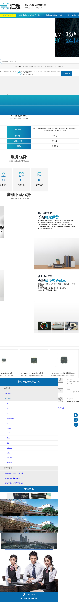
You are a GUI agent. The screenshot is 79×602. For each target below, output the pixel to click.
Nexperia (9, 462)
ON (8, 423)
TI (7, 403)
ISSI (8, 453)
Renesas (9, 428)
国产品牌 (8, 393)
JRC (8, 443)
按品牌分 (7, 388)
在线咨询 (66, 74)
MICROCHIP (10, 418)
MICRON (9, 458)
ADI (8, 408)
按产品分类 (8, 468)
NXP (8, 433)
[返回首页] (76, 425)
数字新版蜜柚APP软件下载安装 (32, 66)
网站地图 (61, 408)
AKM (8, 438)
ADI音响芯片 (59, 66)
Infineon (9, 448)
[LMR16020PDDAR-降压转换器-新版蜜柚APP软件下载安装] (34, 360)
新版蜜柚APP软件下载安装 (29, 15)
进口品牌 (8, 398)
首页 (14, 71)
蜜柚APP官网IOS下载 (54, 15)
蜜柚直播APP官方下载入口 (14, 483)
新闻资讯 (19, 21)
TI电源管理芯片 (48, 66)
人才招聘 (48, 21)
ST (8, 413)
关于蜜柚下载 (34, 21)
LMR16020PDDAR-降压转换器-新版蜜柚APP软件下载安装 (40, 373)
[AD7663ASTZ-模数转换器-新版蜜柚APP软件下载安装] (64, 360)
